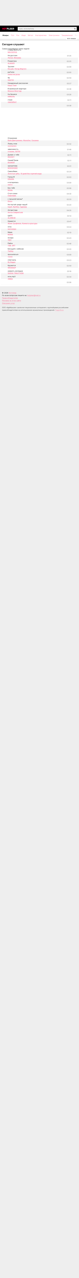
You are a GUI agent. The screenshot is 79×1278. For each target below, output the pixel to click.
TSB (9, 246)
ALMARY (11, 63)
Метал (30, 35)
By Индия (11, 262)
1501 (10, 240)
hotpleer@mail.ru (33, 295)
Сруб (10, 207)
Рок (17, 35)
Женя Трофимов (14, 223)
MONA (10, 234)
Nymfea (16, 207)
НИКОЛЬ (11, 96)
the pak (11, 69)
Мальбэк (27, 140)
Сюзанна (35, 140)
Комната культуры (29, 223)
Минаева (17, 58)
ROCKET (11, 157)
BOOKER (11, 162)
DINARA (11, 179)
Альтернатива (40, 35)
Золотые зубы (14, 174)
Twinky (10, 251)
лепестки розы (14, 74)
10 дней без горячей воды (31, 174)
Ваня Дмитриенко (15, 140)
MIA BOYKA (12, 52)
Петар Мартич (20, 69)
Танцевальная (67, 35)
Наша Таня (12, 85)
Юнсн (10, 201)
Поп (12, 35)
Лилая (10, 58)
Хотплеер (12, 293)
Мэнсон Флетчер (14, 91)
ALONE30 (12, 218)
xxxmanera (12, 146)
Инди (23, 35)
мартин (11, 80)
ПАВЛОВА (12, 196)
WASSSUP (12, 268)
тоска (10, 257)
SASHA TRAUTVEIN (16, 273)
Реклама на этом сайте (11, 301)
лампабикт (12, 102)
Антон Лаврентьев (15, 212)
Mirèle (10, 190)
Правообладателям (10, 298)
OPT (13, 246)
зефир (10, 279)
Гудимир (23, 207)
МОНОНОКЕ (13, 168)
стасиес (11, 151)
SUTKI (17, 151)
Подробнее (59, 310)
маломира (12, 229)
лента (10, 185)
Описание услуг (8, 303)
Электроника (54, 35)
